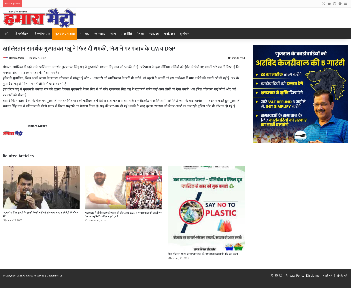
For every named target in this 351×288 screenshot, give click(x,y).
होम (7, 34)
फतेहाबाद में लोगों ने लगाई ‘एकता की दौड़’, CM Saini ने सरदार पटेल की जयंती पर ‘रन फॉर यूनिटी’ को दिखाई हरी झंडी (123, 215)
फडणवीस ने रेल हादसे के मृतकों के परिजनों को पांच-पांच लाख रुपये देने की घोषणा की (41, 214)
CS (61, 275)
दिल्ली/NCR (42, 34)
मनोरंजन (169, 34)
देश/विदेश (22, 34)
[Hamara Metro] (39, 18)
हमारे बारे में (329, 276)
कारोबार (99, 34)
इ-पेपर (184, 34)
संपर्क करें (342, 276)
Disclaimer (313, 276)
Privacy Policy (295, 276)
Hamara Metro (16, 58)
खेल (113, 34)
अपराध (84, 34)
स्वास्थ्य (154, 34)
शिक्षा (140, 34)
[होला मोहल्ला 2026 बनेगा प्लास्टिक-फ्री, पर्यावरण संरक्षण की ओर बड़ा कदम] (206, 208)
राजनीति (126, 34)
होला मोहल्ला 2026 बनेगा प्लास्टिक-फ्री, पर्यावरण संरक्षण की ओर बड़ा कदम (203, 254)
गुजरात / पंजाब (65, 34)
